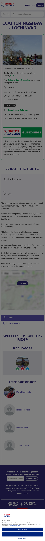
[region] (22, 525)
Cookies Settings (22, 538)
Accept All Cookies (22, 529)
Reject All (22, 534)
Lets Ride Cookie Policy (15, 525)
